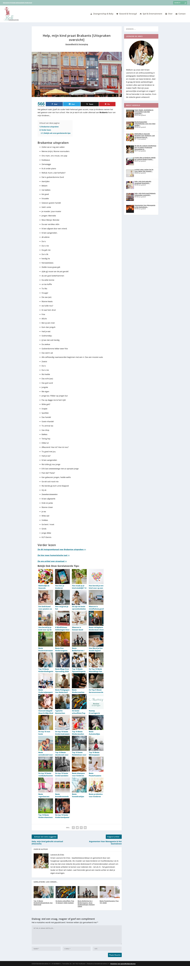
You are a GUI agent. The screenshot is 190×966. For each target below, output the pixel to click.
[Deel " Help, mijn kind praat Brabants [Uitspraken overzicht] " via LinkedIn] (85, 828)
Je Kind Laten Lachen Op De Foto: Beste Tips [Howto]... (143, 170)
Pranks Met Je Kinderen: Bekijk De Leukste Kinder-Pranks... (145, 158)
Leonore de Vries (57, 855)
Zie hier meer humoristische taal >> (54, 555)
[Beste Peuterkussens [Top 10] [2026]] (110, 892)
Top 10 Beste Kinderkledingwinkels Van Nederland (43, 902)
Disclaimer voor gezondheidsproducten (123, 964)
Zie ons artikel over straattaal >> (52, 561)
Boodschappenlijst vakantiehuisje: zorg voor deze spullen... (144, 123)
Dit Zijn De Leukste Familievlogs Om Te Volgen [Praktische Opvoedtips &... (145, 147)
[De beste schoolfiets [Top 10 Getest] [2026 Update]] (66, 892)
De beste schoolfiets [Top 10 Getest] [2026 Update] (65, 902)
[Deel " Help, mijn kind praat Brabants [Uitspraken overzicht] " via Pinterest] (81, 828)
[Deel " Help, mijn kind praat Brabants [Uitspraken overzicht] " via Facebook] (73, 828)
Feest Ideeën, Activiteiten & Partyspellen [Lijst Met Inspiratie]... (143, 111)
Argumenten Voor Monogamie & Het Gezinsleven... (144, 206)
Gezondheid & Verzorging (76, 44)
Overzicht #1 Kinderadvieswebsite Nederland (17, 3)
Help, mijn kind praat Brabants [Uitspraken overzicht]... (145, 194)
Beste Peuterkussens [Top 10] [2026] (109, 902)
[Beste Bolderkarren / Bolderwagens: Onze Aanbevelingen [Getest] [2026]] (88, 892)
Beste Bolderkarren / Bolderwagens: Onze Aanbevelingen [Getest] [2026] (86, 903)
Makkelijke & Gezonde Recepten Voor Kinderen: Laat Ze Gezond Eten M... (144, 135)
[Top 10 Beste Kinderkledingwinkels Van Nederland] (44, 892)
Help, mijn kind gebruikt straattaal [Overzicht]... (142, 182)
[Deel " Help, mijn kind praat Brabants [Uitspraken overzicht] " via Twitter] (77, 828)
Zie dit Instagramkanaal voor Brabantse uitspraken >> (62, 549)
